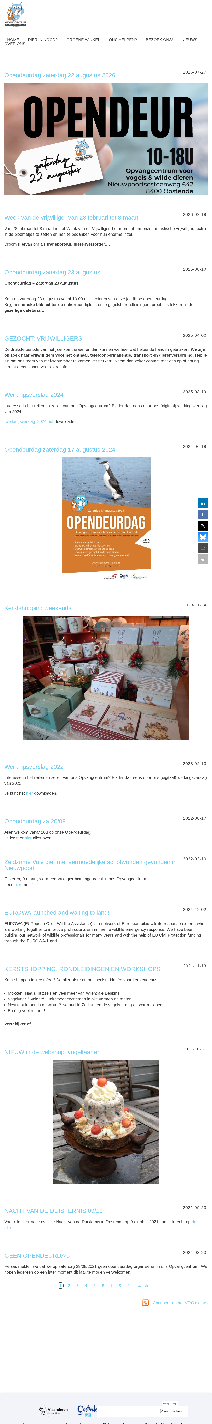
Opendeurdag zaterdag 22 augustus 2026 (59, 75)
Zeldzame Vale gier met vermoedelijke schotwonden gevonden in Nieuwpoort (90, 865)
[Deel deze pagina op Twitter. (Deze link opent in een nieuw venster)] (203, 526)
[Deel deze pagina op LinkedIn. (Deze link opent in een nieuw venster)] (203, 503)
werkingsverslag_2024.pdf (29, 421)
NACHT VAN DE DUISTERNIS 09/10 (53, 1210)
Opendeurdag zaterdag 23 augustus (52, 272)
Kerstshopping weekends (37, 608)
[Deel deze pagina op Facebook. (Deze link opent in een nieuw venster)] (203, 514)
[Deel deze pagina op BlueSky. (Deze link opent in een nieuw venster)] (203, 537)
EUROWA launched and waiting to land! (56, 912)
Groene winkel (83, 40)
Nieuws (190, 40)
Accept (164, 1411)
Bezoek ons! (159, 40)
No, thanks (177, 1411)
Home (13, 40)
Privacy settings (170, 1404)
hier (29, 793)
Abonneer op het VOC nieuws (180, 1302)
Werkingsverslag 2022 (34, 766)
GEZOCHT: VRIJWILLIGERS (43, 338)
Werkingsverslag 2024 (34, 395)
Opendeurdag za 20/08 (35, 821)
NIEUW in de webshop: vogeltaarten (52, 1052)
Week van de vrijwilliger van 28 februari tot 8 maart (71, 217)
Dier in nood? (43, 40)
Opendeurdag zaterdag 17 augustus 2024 (59, 449)
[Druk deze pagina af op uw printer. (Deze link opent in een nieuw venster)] (203, 559)
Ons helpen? (123, 40)
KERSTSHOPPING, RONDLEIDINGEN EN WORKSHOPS (82, 969)
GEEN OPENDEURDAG (37, 1255)
